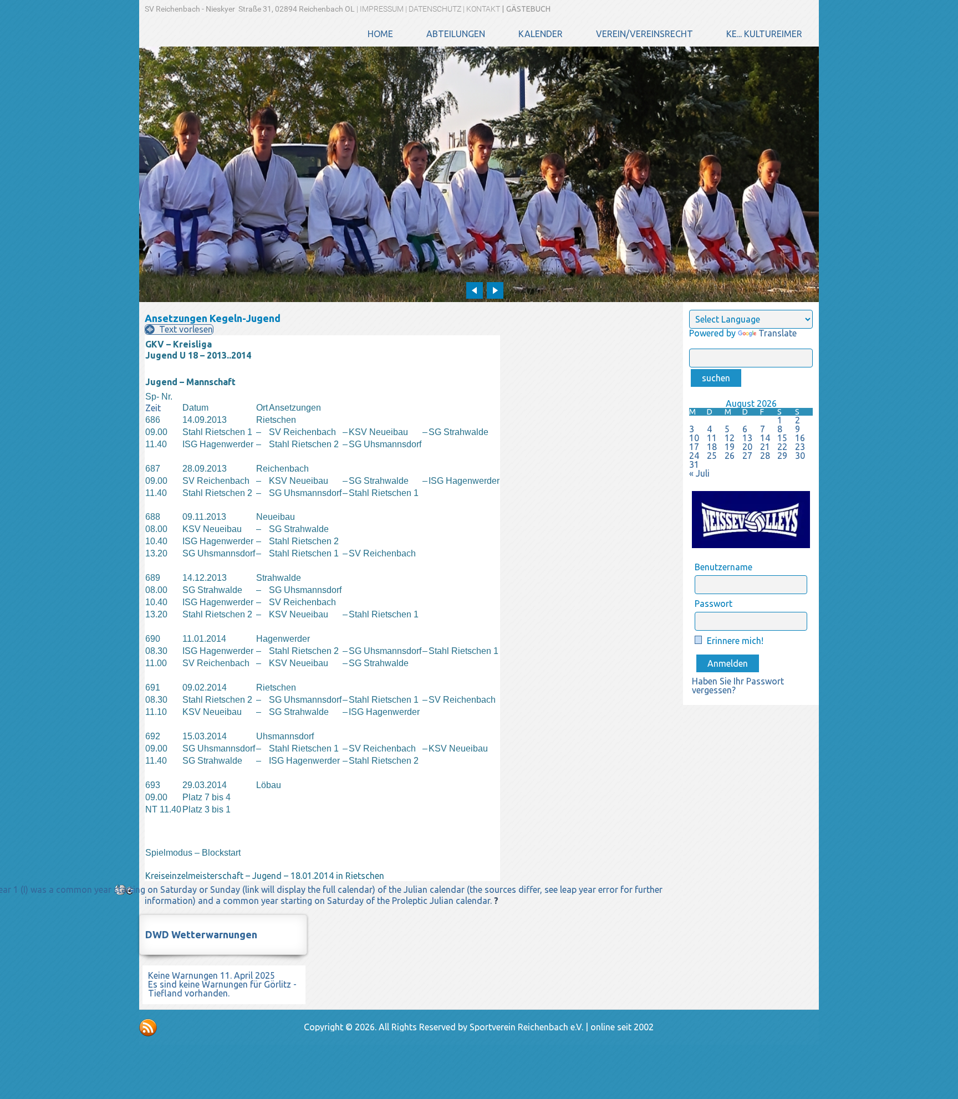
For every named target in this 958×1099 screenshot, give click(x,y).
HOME (380, 34)
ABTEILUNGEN (455, 34)
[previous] (474, 290)
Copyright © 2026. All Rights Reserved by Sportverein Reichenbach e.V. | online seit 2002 (479, 1027)
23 (800, 447)
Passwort (713, 604)
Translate (777, 333)
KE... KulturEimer (764, 34)
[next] (495, 290)
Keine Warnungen (183, 975)
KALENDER (540, 34)
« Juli (699, 473)
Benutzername (723, 567)
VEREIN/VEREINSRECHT (644, 34)
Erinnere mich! (734, 641)
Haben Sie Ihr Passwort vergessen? (738, 685)
